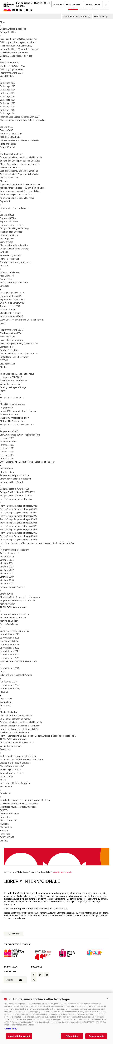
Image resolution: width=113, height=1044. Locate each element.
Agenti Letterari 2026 (10, 306)
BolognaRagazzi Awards (11, 397)
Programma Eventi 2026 (11, 72)
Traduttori (5, 749)
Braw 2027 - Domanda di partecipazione (19, 411)
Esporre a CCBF (7, 127)
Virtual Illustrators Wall (11, 384)
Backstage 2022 (7, 96)
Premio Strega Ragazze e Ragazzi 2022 (18, 519)
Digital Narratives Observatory (14, 357)
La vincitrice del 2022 (9, 648)
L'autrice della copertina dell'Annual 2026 (19, 729)
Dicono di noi (5, 817)
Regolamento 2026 (9, 431)
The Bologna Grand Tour (11, 154)
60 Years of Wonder (9, 414)
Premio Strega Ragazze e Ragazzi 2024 (18, 512)
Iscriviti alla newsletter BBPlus (14, 52)
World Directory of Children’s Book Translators (21, 319)
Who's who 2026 (7, 309)
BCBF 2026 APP (7, 837)
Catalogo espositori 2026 (12, 292)
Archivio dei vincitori (9, 553)
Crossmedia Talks (8, 441)
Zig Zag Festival (7, 363)
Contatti (4, 840)
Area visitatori (93, 4)
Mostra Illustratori (9, 712)
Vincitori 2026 (6, 468)
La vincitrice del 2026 (9, 634)
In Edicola (4, 823)
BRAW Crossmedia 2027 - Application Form (20, 434)
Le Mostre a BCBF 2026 (11, 377)
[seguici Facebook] (33, 974)
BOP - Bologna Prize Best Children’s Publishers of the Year (27, 461)
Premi (2, 390)
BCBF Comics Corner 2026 (12, 302)
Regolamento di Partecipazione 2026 (17, 600)
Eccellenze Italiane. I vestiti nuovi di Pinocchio (21, 157)
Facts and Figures (8, 143)
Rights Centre (6, 698)
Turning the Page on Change (13, 387)
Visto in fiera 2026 (8, 820)
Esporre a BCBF (7, 215)
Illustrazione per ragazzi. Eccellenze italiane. (20, 191)
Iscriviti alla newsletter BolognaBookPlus (19, 803)
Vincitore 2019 (7, 576)
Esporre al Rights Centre (11, 225)
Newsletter (5, 793)
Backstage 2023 (7, 93)
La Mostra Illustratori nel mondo (15, 719)
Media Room (6, 786)
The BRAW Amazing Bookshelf (14, 380)
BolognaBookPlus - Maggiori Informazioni (19, 49)
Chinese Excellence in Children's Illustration (20, 140)
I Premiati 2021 (7, 458)
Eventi (3, 323)
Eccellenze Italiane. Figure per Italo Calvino (19, 174)
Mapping (4, 181)
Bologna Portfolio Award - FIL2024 (16, 495)
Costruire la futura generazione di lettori (19, 353)
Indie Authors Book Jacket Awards (16, 675)
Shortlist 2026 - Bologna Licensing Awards (20, 597)
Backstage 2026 (7, 83)
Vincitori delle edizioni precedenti (15, 478)
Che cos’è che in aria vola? (12, 766)
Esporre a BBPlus (8, 218)
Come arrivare (6, 242)
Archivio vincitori (7, 604)
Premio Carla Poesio (9, 624)
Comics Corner (6, 346)
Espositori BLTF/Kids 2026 (12, 299)
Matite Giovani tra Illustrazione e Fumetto (20, 164)
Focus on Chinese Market (12, 133)
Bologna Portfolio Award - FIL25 (14, 489)
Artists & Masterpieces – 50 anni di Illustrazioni (22, 187)
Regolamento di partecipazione (14, 475)
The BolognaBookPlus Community (16, 45)
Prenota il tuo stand (9, 258)
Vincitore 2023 (7, 566)
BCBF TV (4, 810)
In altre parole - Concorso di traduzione (18, 756)
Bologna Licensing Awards (12, 587)
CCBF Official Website (10, 137)
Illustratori (5, 705)
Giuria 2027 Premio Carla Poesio (14, 631)
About (3, 22)
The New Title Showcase (12, 231)
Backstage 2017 (7, 113)
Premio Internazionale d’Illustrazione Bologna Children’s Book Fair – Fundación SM (38, 735)
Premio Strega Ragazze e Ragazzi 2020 (18, 526)
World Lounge (6, 776)
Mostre (3, 367)
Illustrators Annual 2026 (11, 316)
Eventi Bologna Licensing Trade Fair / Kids (19, 343)
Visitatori (4, 265)
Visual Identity (7, 76)
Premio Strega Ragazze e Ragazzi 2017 (18, 536)
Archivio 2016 (44, 871)
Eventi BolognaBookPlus (11, 340)
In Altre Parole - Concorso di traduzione (18, 661)
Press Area (5, 834)
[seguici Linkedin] (40, 974)
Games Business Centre (11, 773)
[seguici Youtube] (46, 974)
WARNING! (4, 252)
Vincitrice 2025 (7, 560)
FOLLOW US (57, 4)
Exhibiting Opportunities (11, 69)
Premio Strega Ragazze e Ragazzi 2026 (18, 505)
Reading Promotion (9, 350)
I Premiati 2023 (7, 451)
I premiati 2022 (7, 455)
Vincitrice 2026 (7, 556)
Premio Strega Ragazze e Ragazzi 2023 (18, 516)
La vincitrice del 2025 (9, 637)
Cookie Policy (10, 1029)
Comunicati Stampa (9, 813)
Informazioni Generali (10, 235)
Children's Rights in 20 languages (15, 763)
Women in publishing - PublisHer (15, 783)
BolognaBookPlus (8, 32)
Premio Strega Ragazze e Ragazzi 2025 (18, 509)
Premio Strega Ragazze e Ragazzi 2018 (18, 533)
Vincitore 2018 (7, 580)
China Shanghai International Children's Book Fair (23, 120)
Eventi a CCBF (6, 130)
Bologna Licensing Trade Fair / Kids (16, 56)
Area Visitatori (7, 275)
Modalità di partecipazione (12, 404)
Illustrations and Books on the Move (17, 374)
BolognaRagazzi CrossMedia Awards (17, 424)
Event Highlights (7, 336)
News (33, 871)
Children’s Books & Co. (10, 167)
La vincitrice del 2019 (9, 658)
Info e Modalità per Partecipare (14, 208)
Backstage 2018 (7, 110)
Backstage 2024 (7, 89)
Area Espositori (7, 238)
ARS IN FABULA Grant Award (13, 607)
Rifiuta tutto (72, 1036)
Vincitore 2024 (7, 563)
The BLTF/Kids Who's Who (12, 66)
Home (11, 871)
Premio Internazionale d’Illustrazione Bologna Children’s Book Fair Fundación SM (37, 543)
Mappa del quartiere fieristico (14, 245)
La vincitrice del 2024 (9, 688)
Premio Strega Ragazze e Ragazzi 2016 (18, 539)
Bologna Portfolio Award (11, 482)
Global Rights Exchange (11, 313)
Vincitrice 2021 (7, 573)
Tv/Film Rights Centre (10, 769)
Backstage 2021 (7, 99)
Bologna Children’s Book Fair (13, 28)
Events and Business (10, 62)
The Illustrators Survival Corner (14, 732)
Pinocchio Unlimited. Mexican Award (16, 715)
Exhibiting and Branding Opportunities (18, 42)
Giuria (2, 671)
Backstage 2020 (7, 103)
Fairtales (4, 830)
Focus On (4, 691)
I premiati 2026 (7, 438)
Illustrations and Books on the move (17, 198)
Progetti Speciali (7, 147)
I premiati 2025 (7, 445)
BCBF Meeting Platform (11, 255)
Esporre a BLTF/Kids (9, 221)
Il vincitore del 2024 (9, 641)
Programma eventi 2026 (11, 330)
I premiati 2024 (7, 448)
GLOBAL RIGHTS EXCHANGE (75, 16)
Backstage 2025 (7, 86)
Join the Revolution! (9, 177)
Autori (3, 779)
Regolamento (6, 407)
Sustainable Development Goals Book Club (20, 160)
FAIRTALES (99, 16)
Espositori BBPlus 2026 (11, 296)
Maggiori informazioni (19, 1036)
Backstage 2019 (7, 106)
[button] (107, 998)
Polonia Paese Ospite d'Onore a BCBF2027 (19, 116)
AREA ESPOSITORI (73, 4)
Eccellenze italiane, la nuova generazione (19, 171)
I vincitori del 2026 (8, 681)
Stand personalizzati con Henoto (15, 262)
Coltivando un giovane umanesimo (16, 194)
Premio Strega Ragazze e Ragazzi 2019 (18, 529)
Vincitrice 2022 (7, 570)
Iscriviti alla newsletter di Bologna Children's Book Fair (25, 800)
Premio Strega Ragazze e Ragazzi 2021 (18, 522)
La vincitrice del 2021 (9, 651)
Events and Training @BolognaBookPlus (19, 39)
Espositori (5, 201)
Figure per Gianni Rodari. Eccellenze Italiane (20, 184)
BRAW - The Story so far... (12, 421)
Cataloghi (4, 286)
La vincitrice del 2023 (9, 644)
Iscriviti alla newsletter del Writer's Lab (18, 807)
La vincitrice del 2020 (9, 654)
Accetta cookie (96, 1036)
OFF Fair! (4, 360)
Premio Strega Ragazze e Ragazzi (16, 499)
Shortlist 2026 (7, 472)
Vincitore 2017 (7, 583)
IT (106, 4)
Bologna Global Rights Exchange (15, 228)
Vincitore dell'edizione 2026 (13, 617)
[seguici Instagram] (33, 979)
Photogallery (6, 827)
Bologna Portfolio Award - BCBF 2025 (17, 492)
